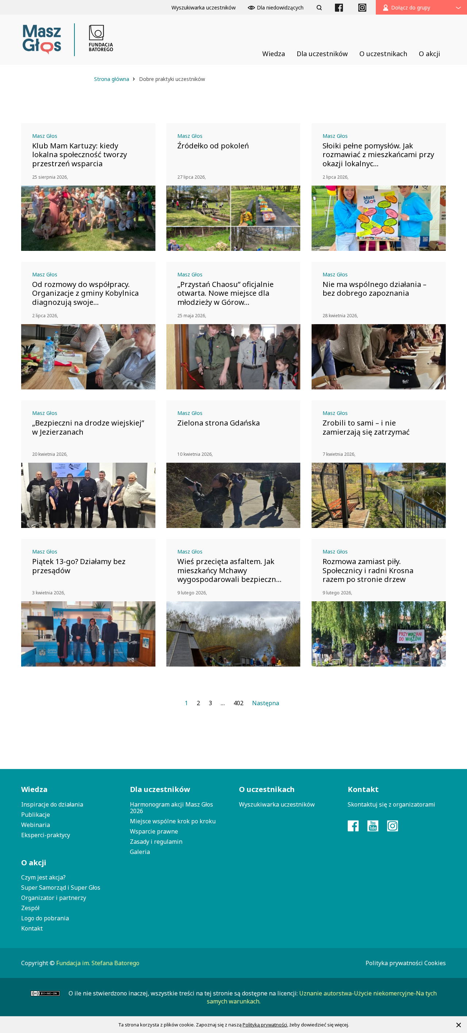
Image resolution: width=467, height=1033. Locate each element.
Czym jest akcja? (43, 877)
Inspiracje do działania (52, 804)
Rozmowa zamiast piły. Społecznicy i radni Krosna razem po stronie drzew (368, 570)
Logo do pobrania (45, 918)
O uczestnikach (267, 789)
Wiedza (34, 789)
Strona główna (112, 78)
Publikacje (35, 815)
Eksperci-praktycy (45, 835)
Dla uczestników (160, 789)
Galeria (140, 852)
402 (238, 703)
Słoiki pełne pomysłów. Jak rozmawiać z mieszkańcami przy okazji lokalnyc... (378, 154)
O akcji (33, 862)
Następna (265, 703)
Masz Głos (44, 135)
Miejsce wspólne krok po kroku (173, 821)
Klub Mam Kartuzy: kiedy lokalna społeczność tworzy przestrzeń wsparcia (79, 154)
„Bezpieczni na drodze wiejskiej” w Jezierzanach (88, 427)
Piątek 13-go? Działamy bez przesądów (79, 566)
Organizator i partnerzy (53, 898)
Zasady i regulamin (156, 842)
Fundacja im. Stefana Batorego (97, 963)
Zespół (30, 908)
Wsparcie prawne (154, 831)
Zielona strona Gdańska (218, 423)
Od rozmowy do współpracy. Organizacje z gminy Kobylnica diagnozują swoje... (85, 293)
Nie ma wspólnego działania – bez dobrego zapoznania (375, 289)
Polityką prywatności (265, 1024)
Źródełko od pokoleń (213, 145)
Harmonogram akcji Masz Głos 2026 (171, 807)
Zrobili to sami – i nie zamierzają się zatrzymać (366, 427)
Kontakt (32, 928)
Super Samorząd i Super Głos (60, 888)
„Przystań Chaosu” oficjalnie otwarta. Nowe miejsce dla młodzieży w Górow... (225, 293)
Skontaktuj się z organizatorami (391, 804)
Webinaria (35, 825)
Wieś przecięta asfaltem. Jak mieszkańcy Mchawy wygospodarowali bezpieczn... (229, 570)
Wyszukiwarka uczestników (277, 804)
